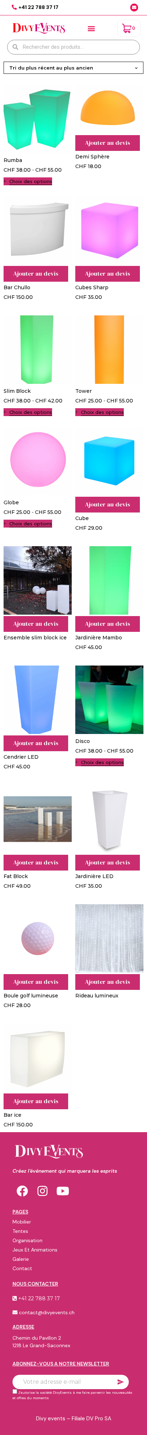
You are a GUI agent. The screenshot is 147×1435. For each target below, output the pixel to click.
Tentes (20, 1231)
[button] (91, 28)
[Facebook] (22, 1191)
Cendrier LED (21, 757)
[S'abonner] (120, 1382)
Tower (83, 391)
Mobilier (21, 1222)
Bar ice (12, 1115)
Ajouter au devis (107, 143)
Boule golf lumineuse (31, 995)
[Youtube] (63, 1191)
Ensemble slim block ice (35, 637)
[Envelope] (134, 7)
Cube (82, 518)
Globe (11, 502)
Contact (22, 1268)
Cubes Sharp (91, 287)
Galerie (20, 1259)
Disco (82, 741)
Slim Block (17, 391)
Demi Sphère (92, 156)
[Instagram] (43, 1191)
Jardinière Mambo (98, 637)
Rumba (13, 160)
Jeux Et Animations (34, 1249)
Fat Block (16, 876)
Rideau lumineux (96, 995)
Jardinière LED (94, 876)
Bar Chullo (17, 287)
